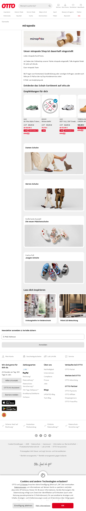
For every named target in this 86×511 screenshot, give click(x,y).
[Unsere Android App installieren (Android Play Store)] (9, 408)
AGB (27, 444)
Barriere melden (11, 395)
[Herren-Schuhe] (54, 195)
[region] (43, 493)
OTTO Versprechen (60, 447)
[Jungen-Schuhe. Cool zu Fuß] (54, 268)
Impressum (47, 444)
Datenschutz (35, 444)
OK (62, 506)
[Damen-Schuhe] (54, 159)
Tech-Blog (47, 398)
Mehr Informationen (43, 506)
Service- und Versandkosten (56, 451)
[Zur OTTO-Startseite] (8, 6)
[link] (4, 415)
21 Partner (24, 484)
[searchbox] (32, 6)
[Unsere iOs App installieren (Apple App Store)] (8, 402)
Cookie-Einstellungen (15, 444)
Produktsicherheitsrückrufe (29, 447)
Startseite (5, 22)
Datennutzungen (20, 487)
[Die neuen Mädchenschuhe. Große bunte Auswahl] (54, 232)
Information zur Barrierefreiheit (64, 444)
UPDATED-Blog (49, 394)
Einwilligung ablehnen (23, 506)
